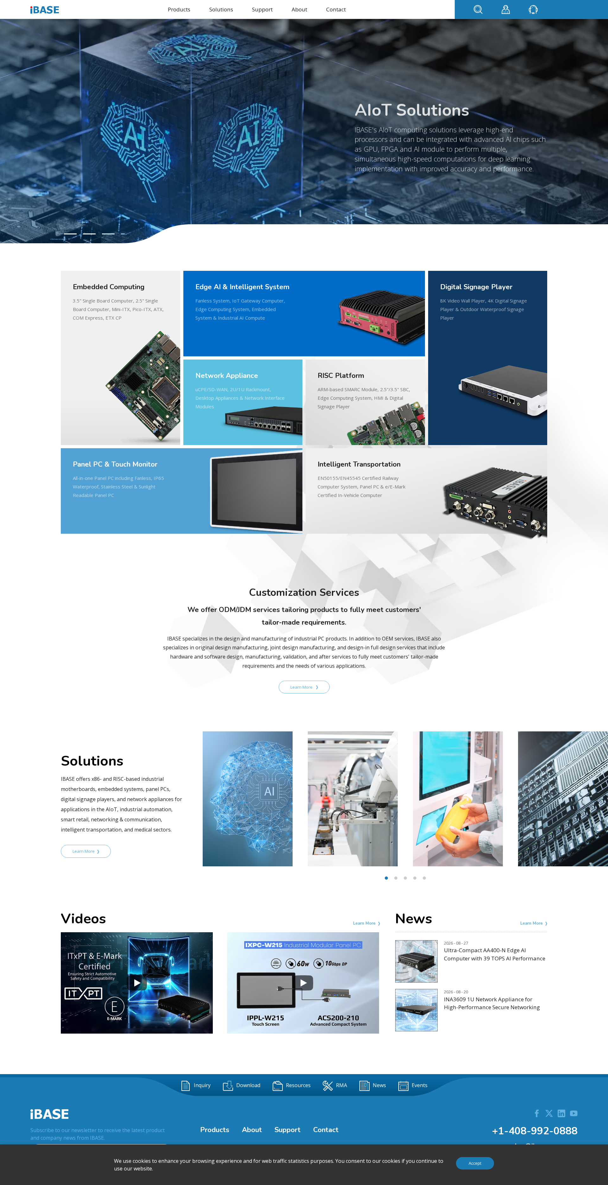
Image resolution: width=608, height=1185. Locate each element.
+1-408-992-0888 (535, 1131)
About (299, 9)
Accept (475, 1163)
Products (179, 9)
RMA (341, 1085)
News (379, 1085)
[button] (70, 233)
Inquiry (202, 1085)
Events (420, 1085)
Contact (336, 9)
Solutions (221, 9)
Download (248, 1085)
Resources (298, 1085)
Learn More (302, 687)
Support (262, 9)
